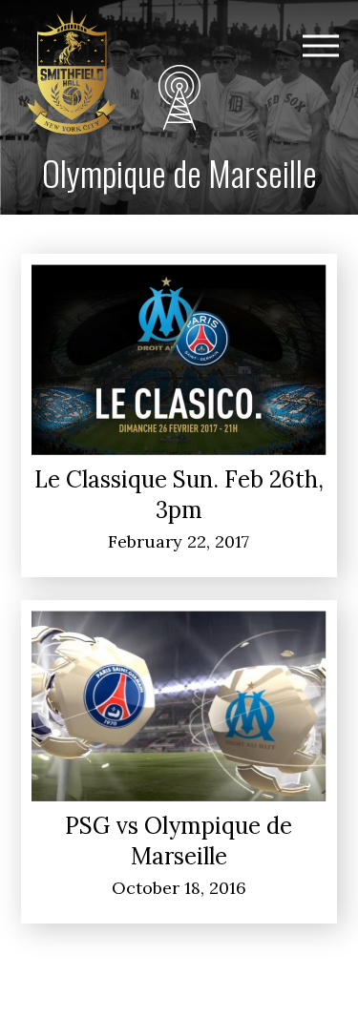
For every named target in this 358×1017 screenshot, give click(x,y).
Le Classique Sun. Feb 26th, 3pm (179, 494)
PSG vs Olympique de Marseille (178, 840)
